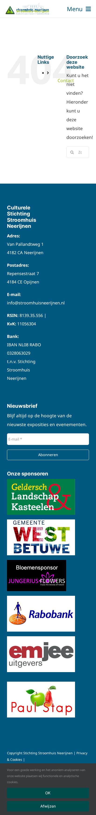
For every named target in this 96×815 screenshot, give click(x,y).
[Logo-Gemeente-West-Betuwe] (41, 522)
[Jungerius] (36, 562)
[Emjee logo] (41, 638)
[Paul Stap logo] (41, 684)
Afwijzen (48, 806)
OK (48, 793)
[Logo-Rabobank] (41, 598)
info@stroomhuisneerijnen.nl (36, 303)
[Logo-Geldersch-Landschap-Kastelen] (41, 481)
